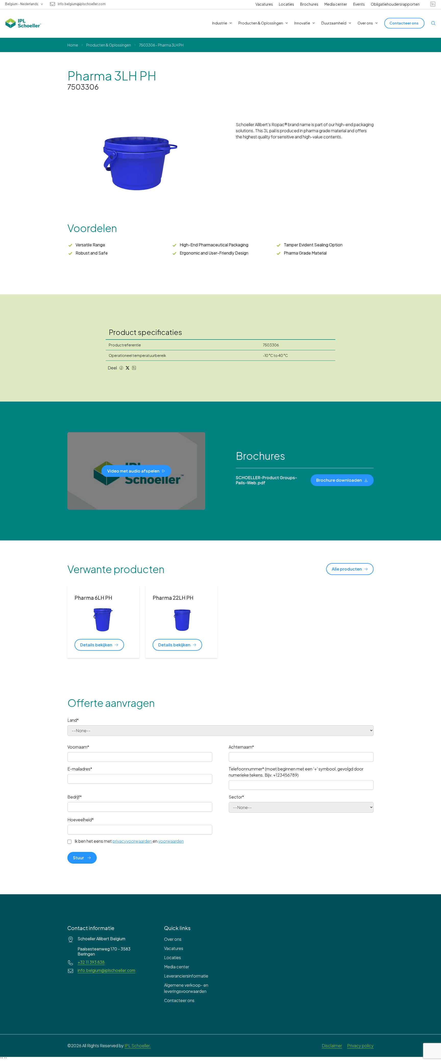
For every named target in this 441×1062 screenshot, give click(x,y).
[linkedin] (433, 4)
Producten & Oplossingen (108, 45)
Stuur (78, 857)
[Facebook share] (121, 368)
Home (72, 45)
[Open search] (433, 23)
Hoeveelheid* (80, 819)
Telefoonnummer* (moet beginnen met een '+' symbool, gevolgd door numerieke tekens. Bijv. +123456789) (296, 772)
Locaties (286, 4)
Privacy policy (360, 1045)
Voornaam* (78, 747)
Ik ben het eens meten (129, 841)
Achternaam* (241, 747)
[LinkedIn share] (134, 368)
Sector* (236, 797)
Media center (335, 4)
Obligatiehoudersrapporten (395, 4)
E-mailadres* (79, 768)
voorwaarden (171, 841)
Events (359, 4)
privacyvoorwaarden (132, 841)
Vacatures (264, 4)
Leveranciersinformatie (186, 976)
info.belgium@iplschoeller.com (82, 4)
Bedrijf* (74, 797)
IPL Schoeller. (138, 1045)
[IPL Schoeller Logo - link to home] (23, 23)
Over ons (172, 939)
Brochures (309, 4)
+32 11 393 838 (91, 962)
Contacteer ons (179, 1000)
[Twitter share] (128, 368)
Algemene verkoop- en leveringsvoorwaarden (186, 988)
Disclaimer (332, 1045)
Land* (73, 720)
